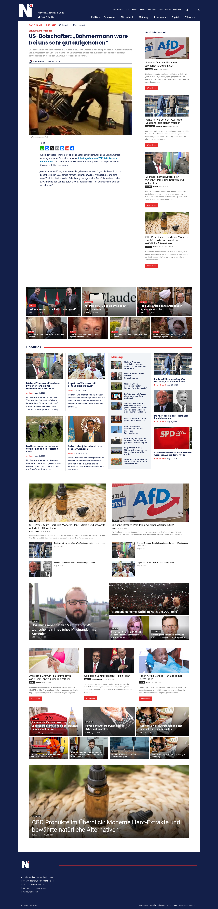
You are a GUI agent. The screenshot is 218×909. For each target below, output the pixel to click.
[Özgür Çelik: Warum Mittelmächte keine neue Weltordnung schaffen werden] (116, 450)
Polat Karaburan (98, 679)
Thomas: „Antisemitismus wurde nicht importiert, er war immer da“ (135, 461)
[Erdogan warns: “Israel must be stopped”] (53, 301)
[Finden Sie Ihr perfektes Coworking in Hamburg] (169, 748)
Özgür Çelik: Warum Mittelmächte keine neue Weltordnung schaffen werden (135, 451)
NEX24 (41, 61)
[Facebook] (195, 9)
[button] (187, 10)
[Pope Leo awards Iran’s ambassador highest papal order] (164, 301)
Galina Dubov (158, 247)
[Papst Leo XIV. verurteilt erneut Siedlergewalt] (86, 366)
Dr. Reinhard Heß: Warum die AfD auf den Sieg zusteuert (135, 396)
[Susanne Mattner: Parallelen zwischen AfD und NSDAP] (167, 48)
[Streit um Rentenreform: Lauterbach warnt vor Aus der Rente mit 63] (173, 438)
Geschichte (156, 631)
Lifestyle (148, 247)
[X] (198, 9)
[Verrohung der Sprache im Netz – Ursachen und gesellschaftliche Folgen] (116, 440)
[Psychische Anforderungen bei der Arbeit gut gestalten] (109, 721)
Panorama (35, 25)
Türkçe (32, 682)
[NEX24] (31, 61)
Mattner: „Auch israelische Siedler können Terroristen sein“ (42, 449)
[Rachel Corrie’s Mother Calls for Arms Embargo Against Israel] (171, 328)
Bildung (35, 718)
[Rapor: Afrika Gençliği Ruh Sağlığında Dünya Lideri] (164, 660)
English (32, 305)
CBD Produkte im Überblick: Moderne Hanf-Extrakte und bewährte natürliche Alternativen (166, 240)
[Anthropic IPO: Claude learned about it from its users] (109, 301)
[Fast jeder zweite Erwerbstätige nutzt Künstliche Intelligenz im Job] (162, 721)
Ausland (51, 25)
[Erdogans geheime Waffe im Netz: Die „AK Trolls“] (149, 599)
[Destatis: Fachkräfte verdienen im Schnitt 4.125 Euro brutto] (48, 748)
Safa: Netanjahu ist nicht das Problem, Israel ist (85, 447)
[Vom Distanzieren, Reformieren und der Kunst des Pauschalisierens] (116, 429)
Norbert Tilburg (162, 126)
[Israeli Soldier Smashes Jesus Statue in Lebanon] (130, 328)
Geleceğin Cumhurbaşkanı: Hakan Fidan (107, 675)
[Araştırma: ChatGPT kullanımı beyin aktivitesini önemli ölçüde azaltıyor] (54, 660)
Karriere (89, 722)
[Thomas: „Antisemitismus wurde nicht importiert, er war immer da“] (116, 461)
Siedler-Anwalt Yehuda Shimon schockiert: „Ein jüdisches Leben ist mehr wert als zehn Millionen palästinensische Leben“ (135, 407)
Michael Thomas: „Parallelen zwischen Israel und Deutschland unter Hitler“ (164, 180)
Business (88, 302)
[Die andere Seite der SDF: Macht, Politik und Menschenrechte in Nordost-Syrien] (129, 628)
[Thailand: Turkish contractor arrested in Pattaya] (46, 328)
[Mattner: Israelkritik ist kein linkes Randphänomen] (116, 376)
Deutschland (150, 126)
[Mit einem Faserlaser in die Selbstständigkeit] (129, 748)
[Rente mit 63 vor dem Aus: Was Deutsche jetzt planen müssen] (167, 106)
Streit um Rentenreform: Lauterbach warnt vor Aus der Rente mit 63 (173, 453)
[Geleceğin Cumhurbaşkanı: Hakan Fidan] (109, 660)
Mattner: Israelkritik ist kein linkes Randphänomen (171, 417)
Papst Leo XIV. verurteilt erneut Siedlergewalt (82, 385)
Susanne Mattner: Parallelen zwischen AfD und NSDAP (161, 64)
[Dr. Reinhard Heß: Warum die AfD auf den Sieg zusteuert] (116, 396)
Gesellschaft (36, 751)
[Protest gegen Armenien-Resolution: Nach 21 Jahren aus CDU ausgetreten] (169, 628)
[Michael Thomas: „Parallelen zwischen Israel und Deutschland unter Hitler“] (167, 163)
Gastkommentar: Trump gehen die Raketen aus (135, 419)
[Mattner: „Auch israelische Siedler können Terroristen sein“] (44, 429)
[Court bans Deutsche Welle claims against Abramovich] (88, 328)
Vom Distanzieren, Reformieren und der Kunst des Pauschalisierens (133, 429)
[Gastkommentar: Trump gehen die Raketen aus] (116, 419)
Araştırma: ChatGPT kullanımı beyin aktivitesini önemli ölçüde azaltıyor (50, 677)
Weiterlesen (151, 88)
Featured (149, 69)
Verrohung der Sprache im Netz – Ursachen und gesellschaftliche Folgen (135, 440)
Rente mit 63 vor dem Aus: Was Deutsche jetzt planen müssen (163, 121)
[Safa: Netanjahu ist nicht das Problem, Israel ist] (86, 429)
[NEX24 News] (26, 11)
